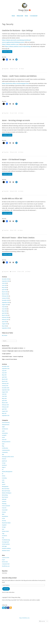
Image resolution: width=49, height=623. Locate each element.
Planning (4, 503)
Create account (5, 557)
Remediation (5, 516)
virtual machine (6, 544)
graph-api (4, 461)
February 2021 (5, 296)
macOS (3, 484)
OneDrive (4, 501)
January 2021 (5, 298)
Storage (4, 527)
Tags (3, 533)
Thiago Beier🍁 (24, 10)
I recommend (33, 15)
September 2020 (5, 302)
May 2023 (4, 287)
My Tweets (4, 335)
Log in (3, 559)
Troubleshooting (6, 540)
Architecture (5, 429)
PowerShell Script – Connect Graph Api (12, 356)
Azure (3, 437)
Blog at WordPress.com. (24, 617)
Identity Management (7, 471)
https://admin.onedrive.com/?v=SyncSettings (18, 46)
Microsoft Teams (6, 490)
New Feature (5, 497)
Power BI (4, 508)
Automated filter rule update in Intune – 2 (13, 348)
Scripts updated (6, 353)
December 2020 (5, 300)
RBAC (3, 514)
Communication (6, 450)
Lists (3, 480)
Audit (3, 431)
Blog (3, 446)
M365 (3, 482)
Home (13, 15)
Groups (3, 463)
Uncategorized (5, 542)
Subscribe (6, 589)
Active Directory (6, 422)
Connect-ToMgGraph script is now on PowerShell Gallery (17, 351)
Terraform (4, 535)
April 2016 (4, 321)
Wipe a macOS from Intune (9, 359)
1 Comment (13, 271)
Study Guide (20, 15)
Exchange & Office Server (8, 456)
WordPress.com (6, 566)
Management (5, 486)
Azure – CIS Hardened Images (14, 159)
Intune (3, 475)
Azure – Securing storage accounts (16, 120)
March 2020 (5, 315)
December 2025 (5, 279)
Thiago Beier (6, 68)
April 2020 (4, 313)
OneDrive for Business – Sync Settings (17, 30)
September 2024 (5, 281)
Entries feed (5, 561)
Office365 (4, 499)
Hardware (4, 465)
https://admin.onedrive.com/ (10, 44)
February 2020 (5, 317)
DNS (3, 454)
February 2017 (5, 319)
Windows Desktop (6, 548)
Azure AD (4, 439)
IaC (3, 469)
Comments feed (5, 564)
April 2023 (4, 289)
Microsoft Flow (5, 488)
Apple (3, 426)
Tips (3, 537)
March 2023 (4, 291)
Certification (5, 448)
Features (4, 458)
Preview (4, 512)
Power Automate (6, 505)
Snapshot (4, 525)
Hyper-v (4, 467)
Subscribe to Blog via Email (9, 577)
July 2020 (4, 306)
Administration (5, 424)
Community (5, 452)
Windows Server (6, 550)
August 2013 (5, 323)
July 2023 (4, 283)
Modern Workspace (6, 493)
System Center (5, 531)
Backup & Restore (6, 441)
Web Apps (4, 546)
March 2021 (4, 294)
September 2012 (5, 328)
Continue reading (6, 52)
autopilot (4, 435)
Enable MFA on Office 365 (12, 198)
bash (3, 444)
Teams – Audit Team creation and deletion (19, 76)
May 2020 (4, 311)
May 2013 (4, 326)
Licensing (4, 478)
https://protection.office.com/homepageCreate (15, 83)
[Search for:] (9, 341)
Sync (3, 529)
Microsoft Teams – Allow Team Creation (18, 237)
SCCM (3, 518)
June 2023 (4, 285)
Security (4, 520)
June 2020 (4, 309)
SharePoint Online (6, 523)
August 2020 (5, 304)
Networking (5, 495)
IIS (2, 473)
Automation (5, 433)
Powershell (4, 510)
